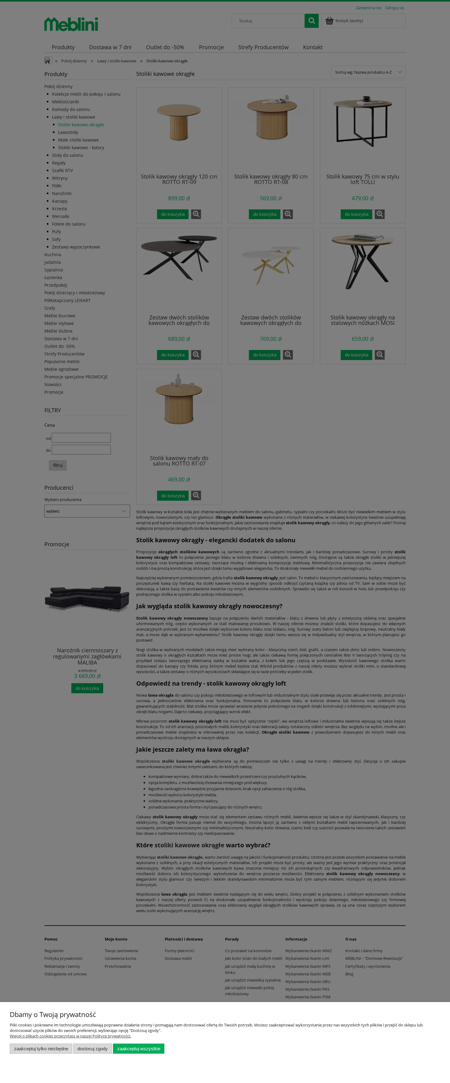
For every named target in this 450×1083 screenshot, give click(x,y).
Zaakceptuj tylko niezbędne (41, 1048)
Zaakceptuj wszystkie (138, 1048)
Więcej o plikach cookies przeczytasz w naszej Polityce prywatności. (70, 1036)
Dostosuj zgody (92, 1048)
